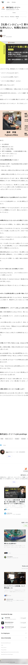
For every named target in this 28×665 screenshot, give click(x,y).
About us (7, 16)
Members (12, 16)
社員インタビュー (9, 438)
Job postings (23, 16)
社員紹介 (17, 438)
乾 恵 (4, 35)
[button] (14, 614)
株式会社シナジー (13, 7)
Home (2, 16)
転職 (2, 438)
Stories (17, 16)
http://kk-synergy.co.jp (10, 9)
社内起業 (23, 438)
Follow (14, 12)
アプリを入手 (23, 618)
